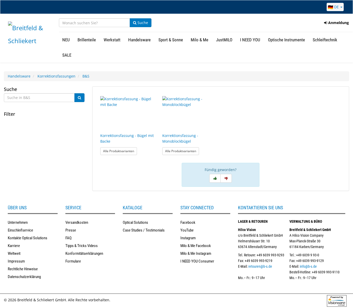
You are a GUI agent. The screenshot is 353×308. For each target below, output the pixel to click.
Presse (70, 230)
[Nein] (226, 178)
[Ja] (215, 178)
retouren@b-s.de (260, 266)
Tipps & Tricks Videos (81, 245)
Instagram (188, 238)
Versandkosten (76, 222)
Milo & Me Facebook (195, 245)
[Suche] (79, 97)
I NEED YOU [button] (250, 39)
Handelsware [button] (139, 39)
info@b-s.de (308, 266)
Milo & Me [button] (199, 39)
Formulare (73, 261)
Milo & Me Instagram (195, 253)
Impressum (16, 261)
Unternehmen (18, 222)
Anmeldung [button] (338, 22)
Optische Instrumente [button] (286, 39)
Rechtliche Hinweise (23, 269)
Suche (142, 22)
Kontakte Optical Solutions (27, 238)
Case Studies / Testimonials (144, 230)
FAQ (68, 238)
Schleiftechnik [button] (325, 39)
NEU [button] (66, 39)
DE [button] (336, 6)
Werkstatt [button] (112, 39)
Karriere (14, 245)
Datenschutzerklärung (24, 276)
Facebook (187, 222)
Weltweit (14, 253)
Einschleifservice (20, 230)
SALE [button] (66, 55)
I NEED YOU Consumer (197, 261)
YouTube (187, 230)
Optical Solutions (135, 222)
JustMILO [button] (224, 39)
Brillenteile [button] (87, 39)
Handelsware (19, 76)
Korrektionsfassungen (56, 76)
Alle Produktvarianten (120, 151)
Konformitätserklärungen (84, 253)
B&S (85, 76)
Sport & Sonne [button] (170, 39)
